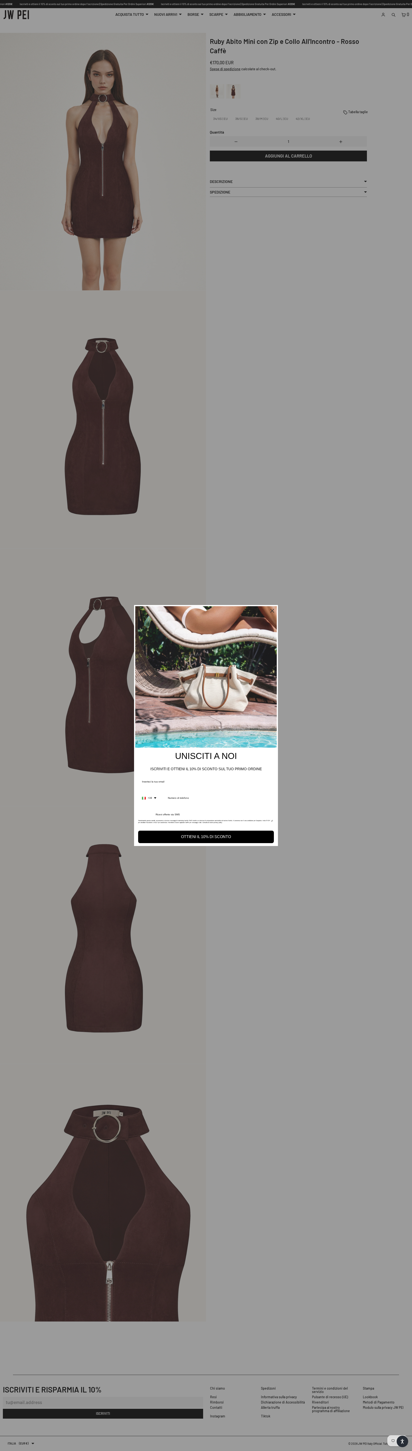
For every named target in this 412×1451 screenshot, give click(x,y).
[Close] (272, 611)
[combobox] (149, 798)
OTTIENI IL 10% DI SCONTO (206, 837)
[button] (402, 1441)
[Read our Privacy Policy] (272, 822)
